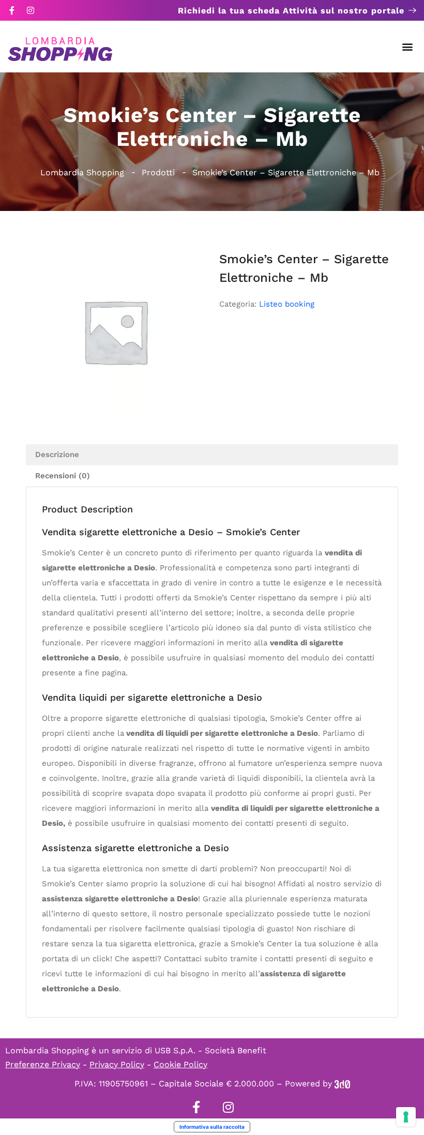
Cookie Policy (180, 1064)
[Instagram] (30, 10)
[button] (407, 46)
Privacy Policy (116, 1064)
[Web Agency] (342, 1083)
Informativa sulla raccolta (212, 1127)
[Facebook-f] (12, 10)
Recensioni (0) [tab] (62, 475)
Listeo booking (286, 304)
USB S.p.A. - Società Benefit (210, 1050)
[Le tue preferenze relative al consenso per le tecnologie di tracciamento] (406, 1117)
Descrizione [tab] (57, 454)
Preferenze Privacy (42, 1064)
